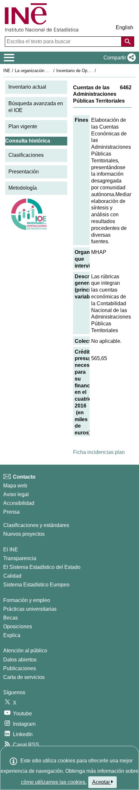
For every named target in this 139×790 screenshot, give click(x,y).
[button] (118, 58)
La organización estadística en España (51, 70)
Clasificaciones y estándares (36, 525)
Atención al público (25, 650)
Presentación (23, 171)
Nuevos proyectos (24, 534)
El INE (10, 549)
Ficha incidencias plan (99, 452)
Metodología (22, 188)
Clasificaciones (26, 155)
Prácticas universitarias (30, 609)
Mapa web (15, 485)
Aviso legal (16, 494)
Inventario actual (27, 87)
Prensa (11, 512)
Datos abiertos (20, 659)
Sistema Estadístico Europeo (36, 584)
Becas (10, 618)
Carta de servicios (24, 677)
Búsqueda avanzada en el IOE (35, 107)
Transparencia (19, 558)
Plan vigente (22, 126)
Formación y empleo (26, 600)
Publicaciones (19, 668)
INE (6, 70)
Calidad (12, 576)
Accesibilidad (18, 503)
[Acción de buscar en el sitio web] (127, 41)
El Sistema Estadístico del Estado (41, 567)
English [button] (124, 27)
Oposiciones (17, 626)
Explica (11, 635)
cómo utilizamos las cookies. (54, 782)
